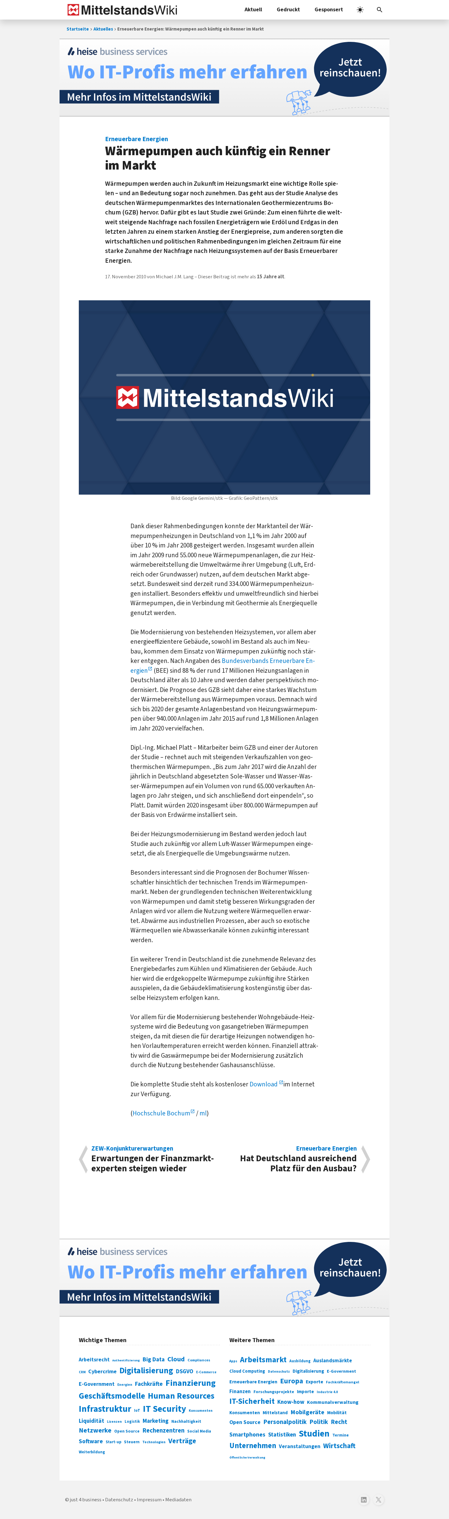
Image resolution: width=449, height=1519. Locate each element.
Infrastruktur (105, 1409)
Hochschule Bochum (161, 1113)
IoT (137, 1410)
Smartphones (247, 1434)
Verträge (182, 1441)
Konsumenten (201, 1410)
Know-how (290, 1402)
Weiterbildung (92, 1452)
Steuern (132, 1442)
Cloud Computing (247, 1371)
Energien (124, 1384)
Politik (318, 1422)
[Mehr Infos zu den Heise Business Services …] (224, 77)
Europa (291, 1381)
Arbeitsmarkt (263, 1359)
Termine (340, 1435)
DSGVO (184, 1371)
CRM (82, 1372)
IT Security (164, 1409)
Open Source (127, 1431)
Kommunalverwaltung (333, 1402)
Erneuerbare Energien (253, 1381)
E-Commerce (206, 1372)
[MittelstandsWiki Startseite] (121, 10)
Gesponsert (329, 9)
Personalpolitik (285, 1422)
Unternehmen (252, 1445)
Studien (314, 1433)
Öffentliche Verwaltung (247, 1457)
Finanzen (240, 1391)
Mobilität (337, 1412)
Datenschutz (279, 1371)
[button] (379, 10)
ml (203, 1113)
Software (91, 1441)
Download (264, 1084)
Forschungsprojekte (274, 1392)
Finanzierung (191, 1383)
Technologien (154, 1442)
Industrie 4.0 (327, 1391)
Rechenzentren (163, 1430)
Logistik (132, 1421)
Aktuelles (103, 29)
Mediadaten (178, 1499)
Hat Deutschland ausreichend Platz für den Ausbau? (298, 1159)
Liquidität (91, 1421)
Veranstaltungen (299, 1446)
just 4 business (85, 1499)
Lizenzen (114, 1421)
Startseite (78, 29)
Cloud (176, 1359)
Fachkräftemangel (342, 1382)
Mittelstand (275, 1413)
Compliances (199, 1360)
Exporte (314, 1381)
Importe (305, 1392)
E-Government (97, 1384)
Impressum (149, 1499)
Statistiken (282, 1435)
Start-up (113, 1442)
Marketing (156, 1421)
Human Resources (181, 1396)
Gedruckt (288, 9)
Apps (233, 1361)
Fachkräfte (149, 1384)
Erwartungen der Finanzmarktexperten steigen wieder (152, 1159)
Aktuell (253, 9)
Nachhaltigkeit (186, 1421)
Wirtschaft (339, 1446)
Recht (339, 1422)
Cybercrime (102, 1371)
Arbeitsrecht (94, 1359)
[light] (360, 10)
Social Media (199, 1431)
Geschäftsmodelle (112, 1396)
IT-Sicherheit (252, 1401)
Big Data (154, 1359)
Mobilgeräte (307, 1412)
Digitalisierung (146, 1371)
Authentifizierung (126, 1360)
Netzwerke (95, 1430)
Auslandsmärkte (332, 1360)
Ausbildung (300, 1361)
